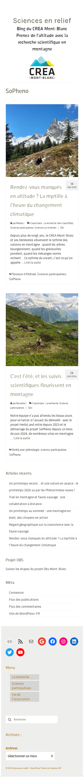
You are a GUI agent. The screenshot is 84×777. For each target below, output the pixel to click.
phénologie (32, 450)
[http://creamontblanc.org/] (42, 66)
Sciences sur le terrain (45, 227)
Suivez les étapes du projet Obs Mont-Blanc (36, 569)
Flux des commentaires (25, 606)
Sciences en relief (42, 20)
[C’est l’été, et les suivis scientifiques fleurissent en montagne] (42, 329)
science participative (53, 450)
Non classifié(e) (65, 223)
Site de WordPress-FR (24, 613)
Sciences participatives (22, 227)
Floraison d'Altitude (23, 274)
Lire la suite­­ (32, 262)
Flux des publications (24, 599)
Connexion (16, 592)
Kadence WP (55, 768)
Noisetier (20, 403)
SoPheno (15, 279)
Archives (11, 748)
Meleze (19, 223)
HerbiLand (17, 450)
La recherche (50, 223)
